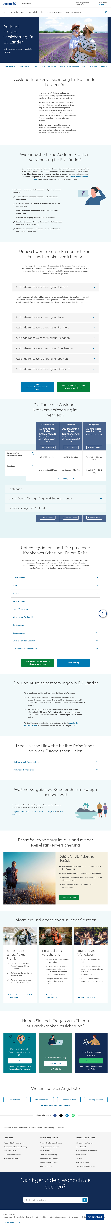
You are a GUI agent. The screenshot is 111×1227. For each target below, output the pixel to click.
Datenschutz (19, 1217)
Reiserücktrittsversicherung (14, 1143)
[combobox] (52, 1200)
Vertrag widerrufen (10, 1222)
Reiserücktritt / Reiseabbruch (86, 1151)
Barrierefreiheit (32, 1217)
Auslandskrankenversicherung (15, 1147)
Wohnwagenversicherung (49, 1162)
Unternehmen (74, 1217)
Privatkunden (26, 4)
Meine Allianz (81, 1155)
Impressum (7, 1217)
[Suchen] (84, 1200)
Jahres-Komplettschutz (12, 1155)
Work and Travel (10, 1151)
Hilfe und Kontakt (82, 1162)
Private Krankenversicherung (51, 1143)
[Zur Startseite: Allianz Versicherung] (9, 3)
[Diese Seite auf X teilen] (61, 1115)
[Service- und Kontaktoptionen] (95, 1217)
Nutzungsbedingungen (57, 1217)
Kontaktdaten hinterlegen (85, 1166)
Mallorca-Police (46, 1166)
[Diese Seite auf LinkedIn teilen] (67, 1115)
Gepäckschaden (81, 1147)
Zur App (79, 1158)
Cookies (43, 1217)
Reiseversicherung (11, 1158)
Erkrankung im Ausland (84, 1143)
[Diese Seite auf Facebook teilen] (55, 1115)
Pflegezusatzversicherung (49, 1147)
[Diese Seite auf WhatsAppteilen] (73, 1115)
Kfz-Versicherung (46, 1151)
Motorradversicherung (48, 1155)
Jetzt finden (20, 1061)
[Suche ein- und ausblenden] (106, 12)
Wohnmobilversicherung (49, 1158)
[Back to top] (103, 613)
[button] (104, 66)
